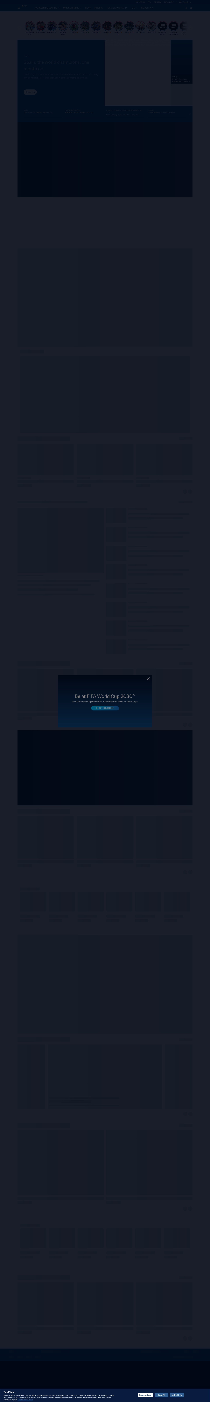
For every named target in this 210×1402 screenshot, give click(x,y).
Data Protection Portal (25, 1400)
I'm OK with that (177, 1395)
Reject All (161, 1395)
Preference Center (145, 1395)
